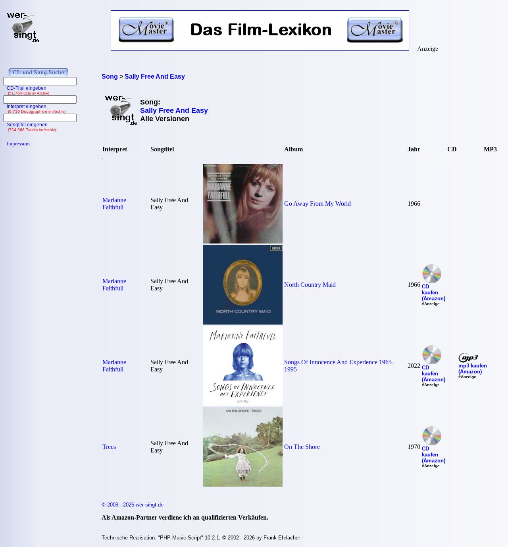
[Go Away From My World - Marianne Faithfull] (243, 241)
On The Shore (302, 446)
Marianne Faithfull (114, 204)
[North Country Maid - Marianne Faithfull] (243, 322)
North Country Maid (310, 284)
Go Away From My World (317, 203)
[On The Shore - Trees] (243, 484)
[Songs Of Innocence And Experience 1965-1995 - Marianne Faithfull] (243, 403)
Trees (109, 446)
